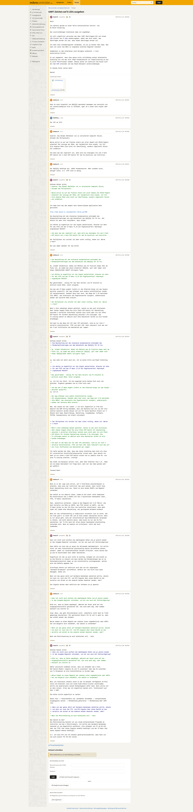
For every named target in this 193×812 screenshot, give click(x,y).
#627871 (127, 164)
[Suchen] (151, 2)
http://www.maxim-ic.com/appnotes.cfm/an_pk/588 (68, 212)
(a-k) (61, 100)
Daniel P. (55, 17)
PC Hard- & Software (38, 42)
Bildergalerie (36, 62)
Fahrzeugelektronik (38, 27)
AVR (57, 64)
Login (159, 2)
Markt (34, 48)
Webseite (35, 56)
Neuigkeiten (60, 3)
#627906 (127, 255)
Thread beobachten (57, 745)
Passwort (52, 771)
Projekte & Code (37, 45)
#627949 (127, 594)
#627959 (127, 645)
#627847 (127, 100)
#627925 (127, 479)
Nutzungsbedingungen (100, 808)
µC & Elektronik (37, 12)
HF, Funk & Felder (37, 18)
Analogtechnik (36, 15)
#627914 (127, 336)
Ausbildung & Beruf (38, 50)
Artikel (69, 3)
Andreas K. (56, 100)
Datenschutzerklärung (86, 808)
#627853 (127, 118)
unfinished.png (55, 90)
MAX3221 (75, 104)
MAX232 (85, 268)
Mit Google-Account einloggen (60, 785)
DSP (33, 36)
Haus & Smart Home (38, 30)
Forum (77, 3)
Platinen (34, 21)
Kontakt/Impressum (72, 808)
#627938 (127, 535)
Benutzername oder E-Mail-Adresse (58, 766)
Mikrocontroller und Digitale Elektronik (58, 8)
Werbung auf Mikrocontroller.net (117, 808)
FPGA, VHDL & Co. (37, 33)
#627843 (127, 17)
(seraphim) (62, 17)
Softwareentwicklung (38, 39)
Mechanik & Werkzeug (38, 24)
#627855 (127, 131)
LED (51, 38)
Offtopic (34, 53)
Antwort (52, 95)
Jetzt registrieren (57, 800)
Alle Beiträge (36, 9)
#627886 (127, 180)
